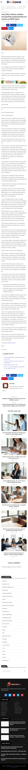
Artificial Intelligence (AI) (8, 587)
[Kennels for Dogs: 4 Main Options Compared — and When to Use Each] (5, 737)
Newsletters (3, 712)
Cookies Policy (4, 708)
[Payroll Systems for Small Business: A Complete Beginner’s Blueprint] (14, 494)
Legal (3, 629)
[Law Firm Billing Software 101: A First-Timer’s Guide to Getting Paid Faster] (14, 470)
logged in (10, 566)
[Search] (26, 2)
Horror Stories (5, 623)
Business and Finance (11, 6)
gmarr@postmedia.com (10, 342)
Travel (3, 651)
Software (4, 639)
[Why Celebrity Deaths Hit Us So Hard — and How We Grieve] (5, 730)
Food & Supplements (7, 614)
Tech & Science (5, 645)
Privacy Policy (18, 706)
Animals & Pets (5, 584)
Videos (4, 654)
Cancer (4, 599)
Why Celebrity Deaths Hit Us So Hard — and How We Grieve (13, 751)
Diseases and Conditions (8, 605)
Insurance (4, 626)
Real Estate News (6, 636)
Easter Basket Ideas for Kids (11, 364)
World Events (5, 660)
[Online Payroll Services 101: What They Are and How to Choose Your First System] (14, 446)
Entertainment (5, 611)
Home (2, 6)
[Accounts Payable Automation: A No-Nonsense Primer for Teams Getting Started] (14, 422)
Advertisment (4, 704)
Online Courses (18, 712)
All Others (4, 581)
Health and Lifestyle (7, 620)
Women (4, 657)
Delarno (12, 383)
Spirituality (4, 642)
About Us (17, 704)
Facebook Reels (18, 710)
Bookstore (3, 714)
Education (4, 608)
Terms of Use (4, 710)
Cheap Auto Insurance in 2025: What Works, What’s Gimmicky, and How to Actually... (17, 723)
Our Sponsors (4, 706)
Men (3, 633)
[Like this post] (8, 25)
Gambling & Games (6, 617)
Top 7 (3, 648)
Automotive (5, 590)
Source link (3, 349)
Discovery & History (7, 602)
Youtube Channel (18, 708)
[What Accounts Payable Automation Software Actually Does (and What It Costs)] (14, 518)
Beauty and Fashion (6, 593)
